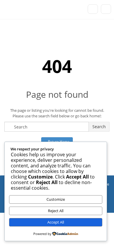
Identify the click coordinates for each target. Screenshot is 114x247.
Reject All (55, 210)
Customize (55, 199)
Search (99, 126)
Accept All (55, 222)
